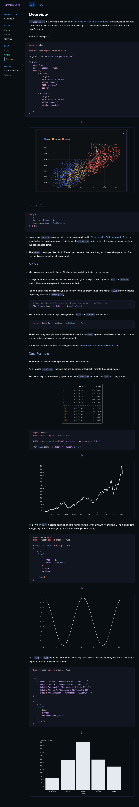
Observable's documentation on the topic (98, 345)
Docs (17, 4)
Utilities (7, 75)
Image (7, 30)
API (32, 4)
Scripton (8, 4)
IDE (41, 4)
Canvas (8, 39)
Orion (7, 54)
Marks (33, 264)
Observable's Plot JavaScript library (91, 21)
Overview (9, 18)
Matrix (7, 34)
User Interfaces (12, 70)
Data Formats (39, 354)
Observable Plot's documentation (107, 237)
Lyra (6, 50)
